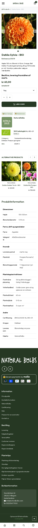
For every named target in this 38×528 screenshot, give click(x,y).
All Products (6, 9)
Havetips (5, 464)
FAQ (3, 411)
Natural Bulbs (6, 404)
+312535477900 (11, 503)
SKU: (3, 144)
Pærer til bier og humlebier (11, 479)
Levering (5, 430)
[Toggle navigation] (3, 3)
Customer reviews (8, 441)
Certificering (6, 407)
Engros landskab (7, 449)
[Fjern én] (4, 97)
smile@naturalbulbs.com (14, 501)
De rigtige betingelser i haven (12, 468)
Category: (5, 138)
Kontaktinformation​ (8, 400)
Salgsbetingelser (7, 434)
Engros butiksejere (8, 445)
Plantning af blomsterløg (10, 460)
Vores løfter (6, 437)
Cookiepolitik (19, 519)
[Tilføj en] (9, 97)
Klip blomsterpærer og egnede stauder (15, 472)
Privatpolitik (6, 396)
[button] (3, 31)
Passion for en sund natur (10, 415)
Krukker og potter (8, 475)
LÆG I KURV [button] (20, 104)
